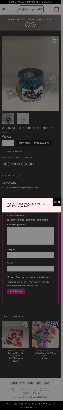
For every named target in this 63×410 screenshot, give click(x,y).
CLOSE (57, 202)
